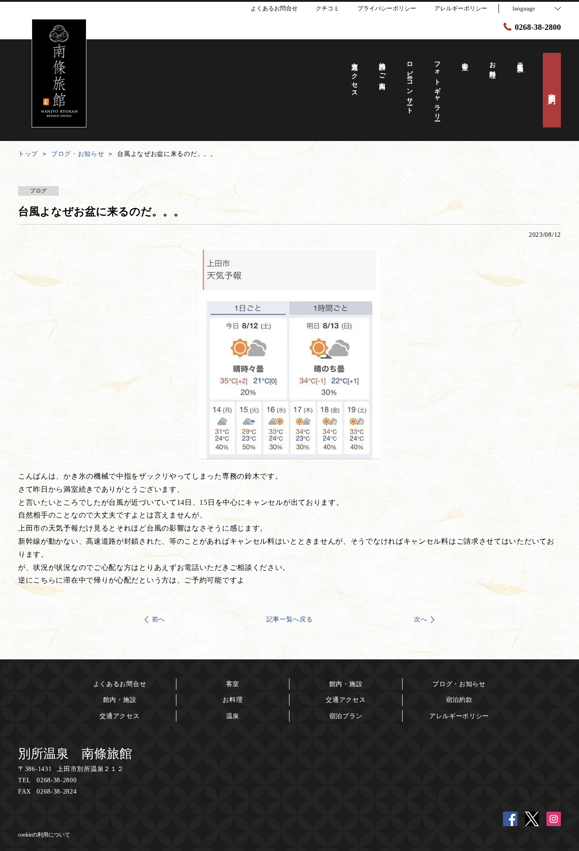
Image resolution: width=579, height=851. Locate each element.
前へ (158, 619)
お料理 (232, 699)
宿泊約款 (459, 699)
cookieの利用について (44, 835)
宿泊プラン (346, 716)
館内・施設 (120, 699)
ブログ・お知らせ (459, 684)
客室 (232, 684)
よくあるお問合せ (120, 684)
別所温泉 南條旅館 (75, 754)
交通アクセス (119, 716)
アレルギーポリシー (459, 716)
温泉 (232, 716)
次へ (420, 619)
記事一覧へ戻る (289, 619)
